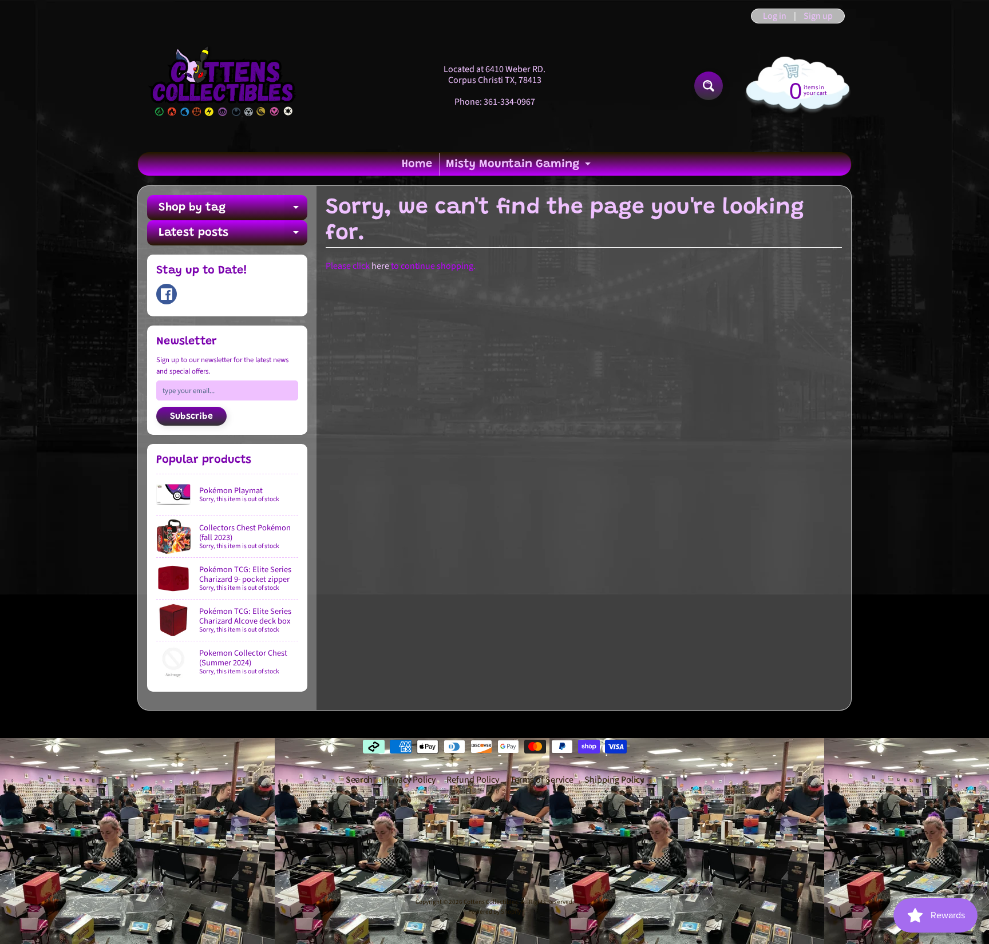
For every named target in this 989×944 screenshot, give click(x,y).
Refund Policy (472, 780)
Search (359, 780)
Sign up (818, 16)
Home (417, 164)
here (380, 266)
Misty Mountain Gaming (520, 167)
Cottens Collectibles (491, 902)
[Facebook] (166, 294)
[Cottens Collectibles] (223, 86)
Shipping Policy (614, 780)
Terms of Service (541, 780)
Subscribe (191, 416)
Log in (774, 16)
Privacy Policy (409, 780)
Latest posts (233, 236)
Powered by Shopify (494, 911)
